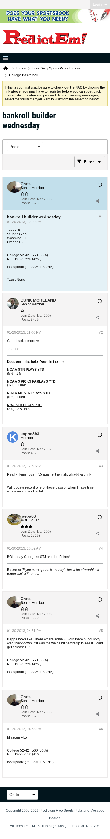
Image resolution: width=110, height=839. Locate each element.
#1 (101, 216)
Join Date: (28, 199)
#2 (101, 332)
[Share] (97, 201)
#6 (101, 729)
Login (97, 4)
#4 (101, 548)
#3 (101, 466)
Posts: (25, 203)
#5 (101, 631)
